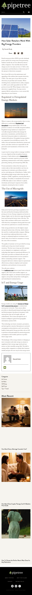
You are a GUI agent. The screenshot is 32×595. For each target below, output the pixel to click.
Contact (10, 581)
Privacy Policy (20, 581)
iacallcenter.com (9, 270)
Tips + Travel (5, 389)
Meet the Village (22, 577)
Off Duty (4, 384)
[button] (28, 12)
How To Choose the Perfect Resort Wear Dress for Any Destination (16, 561)
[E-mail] (5, 368)
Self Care (4, 386)
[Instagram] (19, 586)
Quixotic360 (23, 156)
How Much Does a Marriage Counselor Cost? (14, 449)
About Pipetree (9, 577)
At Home (4, 379)
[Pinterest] (16, 586)
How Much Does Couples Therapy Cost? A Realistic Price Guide (16, 505)
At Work (4, 382)
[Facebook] (12, 586)
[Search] (24, 12)
